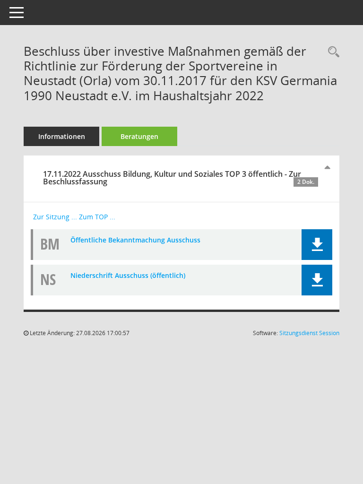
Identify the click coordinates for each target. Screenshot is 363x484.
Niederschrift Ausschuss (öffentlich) (127, 275)
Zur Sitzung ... (55, 216)
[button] (317, 244)
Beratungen (139, 136)
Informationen (61, 136)
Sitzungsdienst (309, 333)
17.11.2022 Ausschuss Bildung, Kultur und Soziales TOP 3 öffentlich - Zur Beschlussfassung (178, 178)
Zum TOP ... (97, 216)
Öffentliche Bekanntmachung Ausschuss (135, 239)
